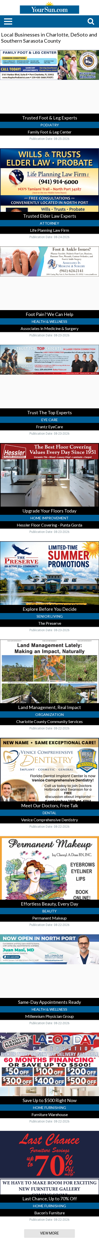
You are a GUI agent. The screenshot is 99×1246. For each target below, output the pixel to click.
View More (49, 1233)
